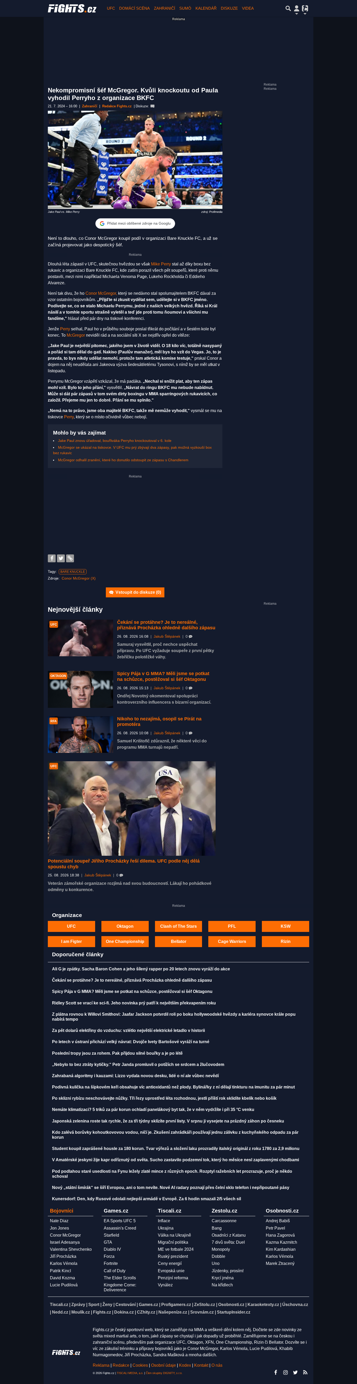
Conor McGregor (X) (79, 578)
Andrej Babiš (278, 1221)
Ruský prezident (173, 1256)
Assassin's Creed (120, 1228)
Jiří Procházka (63, 1256)
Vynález (165, 1285)
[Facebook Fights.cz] (275, 1372)
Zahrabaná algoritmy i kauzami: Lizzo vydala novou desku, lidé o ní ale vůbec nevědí (135, 1076)
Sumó (185, 8)
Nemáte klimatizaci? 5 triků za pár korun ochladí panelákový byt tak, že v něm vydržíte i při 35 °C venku (153, 1109)
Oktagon (125, 926)
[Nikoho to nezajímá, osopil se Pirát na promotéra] (80, 734)
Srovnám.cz (202, 1312)
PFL (232, 926)
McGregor (76, 335)
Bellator (178, 941)
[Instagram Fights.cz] (285, 1372)
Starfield (111, 1235)
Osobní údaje (163, 1365)
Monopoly (221, 1249)
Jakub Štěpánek (167, 636)
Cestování (126, 1304)
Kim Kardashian (281, 1249)
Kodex (185, 1365)
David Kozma (62, 1278)
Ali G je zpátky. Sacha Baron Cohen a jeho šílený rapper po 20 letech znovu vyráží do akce (141, 969)
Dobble (218, 1256)
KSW (286, 926)
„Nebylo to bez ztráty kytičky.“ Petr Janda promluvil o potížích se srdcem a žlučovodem (138, 1064)
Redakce (121, 1365)
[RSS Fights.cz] (305, 1372)
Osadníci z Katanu (229, 1235)
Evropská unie (171, 1271)
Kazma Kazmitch (281, 1242)
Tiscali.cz (59, 1304)
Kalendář (206, 8)
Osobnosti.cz (231, 1304)
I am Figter (71, 941)
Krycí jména (223, 1278)
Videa (248, 8)
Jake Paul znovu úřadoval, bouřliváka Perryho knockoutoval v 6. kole (114, 440)
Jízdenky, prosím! (228, 1271)
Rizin (286, 941)
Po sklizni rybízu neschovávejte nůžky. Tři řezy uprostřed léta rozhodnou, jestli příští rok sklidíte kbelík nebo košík (164, 1098)
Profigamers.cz (176, 1304)
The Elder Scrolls (120, 1278)
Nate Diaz (59, 1221)
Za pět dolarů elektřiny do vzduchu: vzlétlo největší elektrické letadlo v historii (128, 1030)
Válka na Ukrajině (174, 1235)
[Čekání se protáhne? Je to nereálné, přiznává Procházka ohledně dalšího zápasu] (80, 638)
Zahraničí (164, 8)
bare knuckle (72, 572)
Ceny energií (170, 1263)
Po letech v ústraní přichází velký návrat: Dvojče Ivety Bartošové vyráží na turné (130, 1042)
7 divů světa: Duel (228, 1242)
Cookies (140, 1365)
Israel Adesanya (65, 1242)
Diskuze (229, 8)
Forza (109, 1256)
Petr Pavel (275, 1228)
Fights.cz (102, 1312)
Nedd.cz (60, 1312)
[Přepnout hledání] (288, 8)
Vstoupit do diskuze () (137, 592)
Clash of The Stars (178, 926)
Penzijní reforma (173, 1278)
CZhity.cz (146, 1312)
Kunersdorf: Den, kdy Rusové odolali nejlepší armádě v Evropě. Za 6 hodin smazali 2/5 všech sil (146, 1199)
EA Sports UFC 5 (120, 1221)
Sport (93, 1304)
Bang (217, 1228)
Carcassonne (224, 1221)
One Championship (125, 941)
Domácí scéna (134, 8)
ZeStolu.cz (204, 1304)
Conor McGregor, (101, 293)
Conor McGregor (65, 1235)
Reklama (101, 1365)
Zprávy (78, 1304)
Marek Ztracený (280, 1263)
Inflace (164, 1221)
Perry (65, 329)
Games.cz (148, 1304)
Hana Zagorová (280, 1235)
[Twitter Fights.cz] (295, 1372)
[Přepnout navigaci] (296, 8)
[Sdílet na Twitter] (61, 558)
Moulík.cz (80, 1312)
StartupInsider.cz (233, 1312)
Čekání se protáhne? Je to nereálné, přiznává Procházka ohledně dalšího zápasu (166, 625)
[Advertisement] (135, 515)
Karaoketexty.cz (263, 1304)
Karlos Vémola (63, 1263)
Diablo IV (112, 1249)
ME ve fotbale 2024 (176, 1249)
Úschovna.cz (295, 1304)
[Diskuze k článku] (152, 106)
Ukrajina (166, 1228)
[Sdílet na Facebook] (52, 558)
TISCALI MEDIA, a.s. (130, 1373)
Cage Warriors (232, 941)
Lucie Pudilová (64, 1285)
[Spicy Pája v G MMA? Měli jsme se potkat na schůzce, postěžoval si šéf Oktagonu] (80, 689)
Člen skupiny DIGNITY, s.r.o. (164, 1373)
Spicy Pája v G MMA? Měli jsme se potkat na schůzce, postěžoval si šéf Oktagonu (163, 676)
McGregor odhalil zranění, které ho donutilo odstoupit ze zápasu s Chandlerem (123, 460)
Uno (216, 1263)
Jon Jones (59, 1228)
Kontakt (201, 1365)
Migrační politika (173, 1242)
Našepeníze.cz (172, 1312)
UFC (111, 8)
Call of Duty (114, 1271)
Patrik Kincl (60, 1271)
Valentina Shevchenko (71, 1249)
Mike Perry (161, 264)
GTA (108, 1242)
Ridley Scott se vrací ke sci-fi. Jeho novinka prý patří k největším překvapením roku (134, 1003)
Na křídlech (222, 1285)
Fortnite (111, 1263)
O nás (216, 1365)
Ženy (107, 1304)
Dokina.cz (124, 1312)
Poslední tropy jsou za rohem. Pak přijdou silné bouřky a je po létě (117, 1053)
